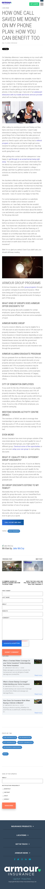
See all (5, 753)
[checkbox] (22, 794)
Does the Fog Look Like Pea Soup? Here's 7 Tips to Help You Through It (33, 583)
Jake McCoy (18, 548)
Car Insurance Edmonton (12, 747)
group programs (30, 287)
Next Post (39, 559)
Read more (38, 675)
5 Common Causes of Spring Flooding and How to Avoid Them (11, 583)
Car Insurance (25, 737)
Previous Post (7, 559)
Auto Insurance (9, 742)
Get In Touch (21, 844)
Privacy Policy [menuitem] (26, 879)
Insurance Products (21, 826)
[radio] (22, 789)
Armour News (21, 853)
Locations (21, 835)
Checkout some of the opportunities (27, 446)
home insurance (9, 737)
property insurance (25, 742)
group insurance (14, 531)
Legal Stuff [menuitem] (16, 879)
